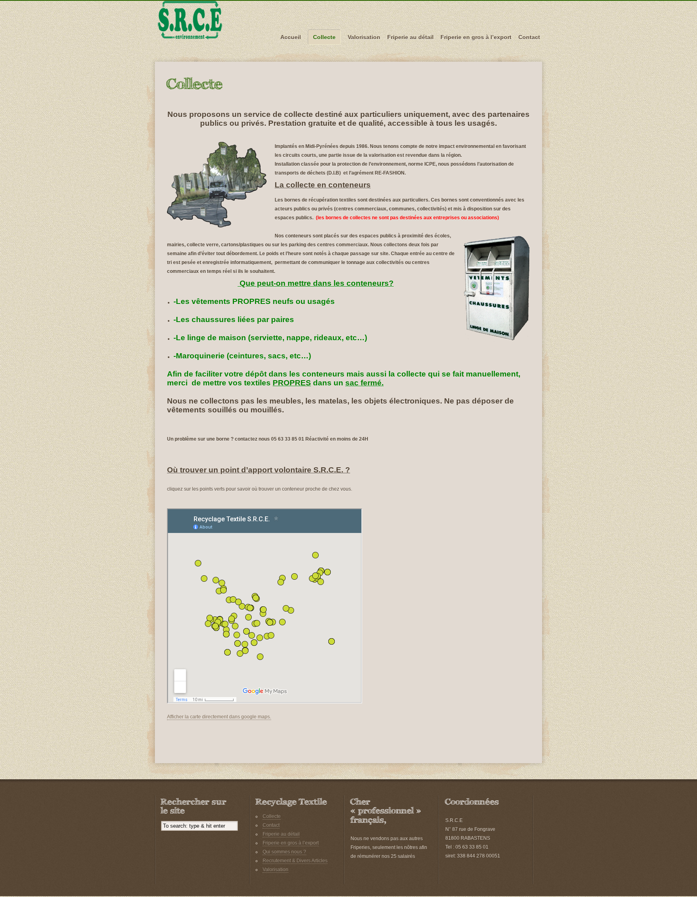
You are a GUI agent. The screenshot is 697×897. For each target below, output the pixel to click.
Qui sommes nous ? (284, 852)
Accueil (290, 37)
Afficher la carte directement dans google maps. (219, 717)
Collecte (324, 37)
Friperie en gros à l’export (475, 37)
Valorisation (364, 37)
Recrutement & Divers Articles (295, 861)
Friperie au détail (410, 37)
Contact (529, 37)
